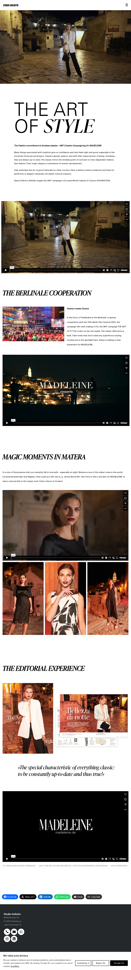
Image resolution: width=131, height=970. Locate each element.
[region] (65, 961)
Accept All (119, 963)
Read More (15, 966)
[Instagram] (7, 939)
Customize (82, 963)
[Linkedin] (14, 939)
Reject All (100, 963)
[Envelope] (14, 932)
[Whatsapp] (21, 932)
